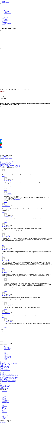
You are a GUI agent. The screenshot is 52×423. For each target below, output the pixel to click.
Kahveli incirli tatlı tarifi (4, 388)
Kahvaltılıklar (4, 22)
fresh (13, 148)
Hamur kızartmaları (7, 15)
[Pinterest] (26, 145)
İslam (3, 397)
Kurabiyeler (6, 17)
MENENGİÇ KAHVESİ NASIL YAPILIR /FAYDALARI (10, 166)
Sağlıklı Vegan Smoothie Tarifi (5, 164)
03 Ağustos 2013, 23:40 (6, 226)
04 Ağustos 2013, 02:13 (6, 236)
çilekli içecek (8, 148)
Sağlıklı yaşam (4, 399)
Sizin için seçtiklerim (5, 402)
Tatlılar (3, 18)
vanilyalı (30, 148)
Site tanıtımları (4, 401)
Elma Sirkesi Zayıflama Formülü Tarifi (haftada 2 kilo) (9, 377)
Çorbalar (5, 12)
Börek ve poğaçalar (7, 348)
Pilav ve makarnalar (7, 13)
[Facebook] (26, 140)
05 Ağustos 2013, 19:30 (6, 260)
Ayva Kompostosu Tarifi (4, 157)
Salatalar (3, 24)
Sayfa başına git (2, 422)
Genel (3, 393)
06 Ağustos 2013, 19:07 (8, 281)
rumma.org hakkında (5, 2)
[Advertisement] (18, 6)
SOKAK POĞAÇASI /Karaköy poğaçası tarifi (8, 380)
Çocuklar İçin (4, 391)
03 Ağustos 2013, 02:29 (8, 216)
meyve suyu (22, 148)
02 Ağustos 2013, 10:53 (8, 180)
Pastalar (5, 19)
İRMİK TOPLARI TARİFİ (4, 366)
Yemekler (3, 10)
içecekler (3, 21)
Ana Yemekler (6, 11)
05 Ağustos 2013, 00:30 (6, 249)
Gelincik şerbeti (2, 160)
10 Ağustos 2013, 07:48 (8, 305)
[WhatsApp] (26, 143)
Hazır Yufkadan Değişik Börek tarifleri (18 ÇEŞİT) (8, 363)
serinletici (27, 148)
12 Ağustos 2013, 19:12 (8, 321)
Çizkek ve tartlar (7, 20)
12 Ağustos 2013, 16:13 (6, 313)
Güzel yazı (4, 394)
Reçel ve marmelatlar (7, 23)
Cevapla (3, 176)
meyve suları (18, 148)
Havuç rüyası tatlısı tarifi (4, 369)
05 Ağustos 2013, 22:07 (6, 272)
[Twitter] (26, 142)
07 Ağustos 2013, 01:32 (6, 295)
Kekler (5, 16)
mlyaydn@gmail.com (17, 199)
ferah (11, 148)
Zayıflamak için (2, 376)
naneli (25, 148)
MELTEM (9, 193)
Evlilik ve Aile (4, 405)
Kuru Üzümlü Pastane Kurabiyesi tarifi (6, 374)
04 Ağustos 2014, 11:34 (8, 194)
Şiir (5, 396)
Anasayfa (1, 25)
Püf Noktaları (4, 398)
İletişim (3, 1)
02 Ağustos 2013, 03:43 (6, 172)
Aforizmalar (6, 395)
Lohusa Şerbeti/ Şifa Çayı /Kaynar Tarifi (6, 162)
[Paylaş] (26, 147)
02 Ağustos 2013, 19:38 (6, 206)
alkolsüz (5, 148)
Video (3, 416)
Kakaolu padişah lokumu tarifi (5, 385)
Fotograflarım (4, 406)
